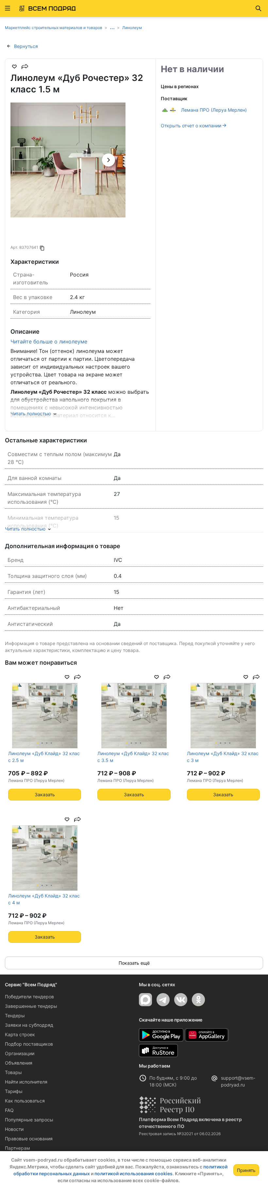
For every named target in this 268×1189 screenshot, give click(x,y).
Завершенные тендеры (31, 1006)
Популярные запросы (29, 1119)
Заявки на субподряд (29, 1025)
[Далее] (108, 159)
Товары (13, 1072)
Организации (19, 1053)
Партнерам (17, 1148)
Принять (246, 1170)
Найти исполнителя (26, 1082)
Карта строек (20, 1034)
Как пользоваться (25, 1100)
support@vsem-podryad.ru (238, 1081)
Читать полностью (30, 413)
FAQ (9, 1110)
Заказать (45, 794)
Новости (14, 1129)
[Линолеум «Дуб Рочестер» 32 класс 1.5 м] (68, 160)
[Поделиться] (25, 67)
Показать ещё (134, 963)
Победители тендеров (29, 996)
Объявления (18, 1063)
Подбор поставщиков (29, 1044)
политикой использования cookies (133, 1173)
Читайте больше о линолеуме (48, 341)
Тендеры (15, 1015)
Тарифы (14, 1091)
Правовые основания (29, 1138)
